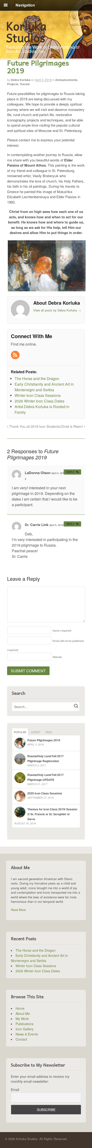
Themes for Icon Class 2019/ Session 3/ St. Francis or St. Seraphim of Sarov (52, 814)
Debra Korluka (20, 80)
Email (15, 1089)
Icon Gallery (24, 1029)
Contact (21, 1039)
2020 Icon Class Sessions (44, 793)
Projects (12, 84)
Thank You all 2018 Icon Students (34, 426)
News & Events (27, 1034)
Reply (70, 472)
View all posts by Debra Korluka (57, 310)
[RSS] (15, 355)
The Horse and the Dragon (36, 950)
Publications (24, 1023)
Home (20, 1008)
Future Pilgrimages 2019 (43, 740)
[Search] (76, 705)
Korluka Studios (26, 32)
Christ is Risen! (72, 426)
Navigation (25, 5)
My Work (22, 1018)
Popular (20, 732)
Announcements (66, 80)
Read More (18, 909)
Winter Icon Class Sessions (36, 965)
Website (57, 657)
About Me (23, 1013)
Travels (25, 84)
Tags (48, 732)
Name (62, 630)
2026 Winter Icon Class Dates (38, 971)
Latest (35, 732)
